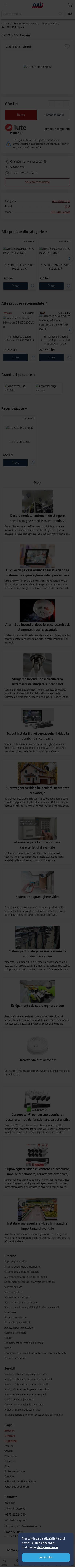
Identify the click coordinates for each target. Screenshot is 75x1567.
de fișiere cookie (47, 1547)
